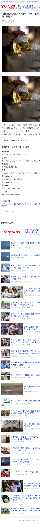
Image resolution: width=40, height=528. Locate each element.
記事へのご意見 (9, 211)
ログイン (19, 8)
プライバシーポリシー (25, 520)
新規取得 (30, 6)
